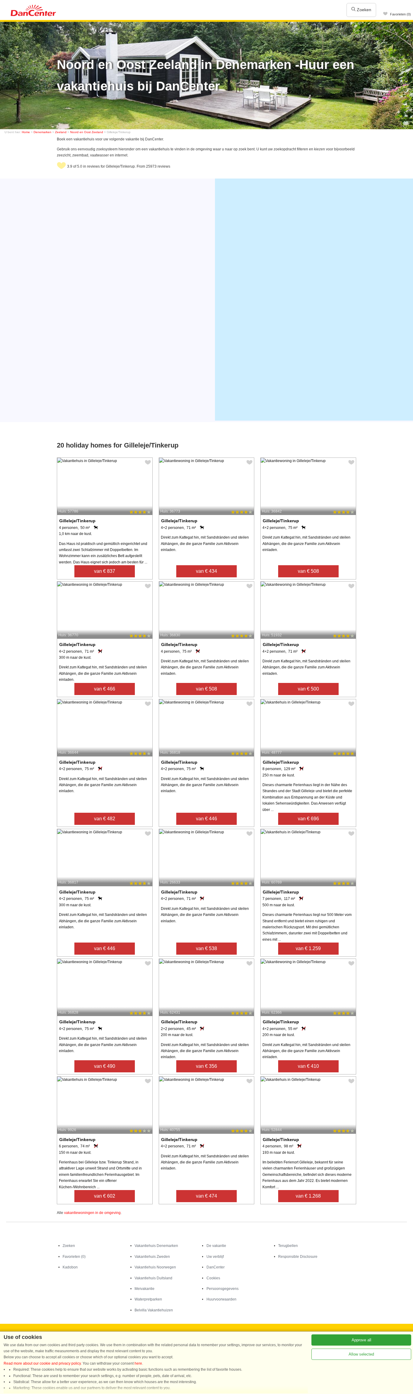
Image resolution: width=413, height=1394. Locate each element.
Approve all (361, 1340)
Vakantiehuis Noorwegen (155, 1267)
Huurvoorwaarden (221, 1299)
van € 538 (206, 948)
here (138, 1363)
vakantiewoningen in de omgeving (92, 1213)
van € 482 (104, 818)
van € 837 (104, 571)
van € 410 (308, 1066)
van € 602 (104, 1196)
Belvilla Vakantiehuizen (154, 1310)
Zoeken (363, 9)
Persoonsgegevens (223, 1289)
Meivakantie (144, 1289)
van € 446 (206, 818)
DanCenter (216, 1267)
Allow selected (361, 1354)
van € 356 (206, 1066)
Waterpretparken (148, 1299)
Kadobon (70, 1267)
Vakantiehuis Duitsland (153, 1278)
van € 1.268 (308, 1196)
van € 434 (206, 571)
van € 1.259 (308, 948)
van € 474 (206, 1196)
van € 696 (308, 818)
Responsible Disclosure (297, 1257)
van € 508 (308, 571)
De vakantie (216, 1246)
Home (26, 132)
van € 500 (308, 688)
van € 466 (104, 688)
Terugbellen (288, 1246)
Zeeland (61, 132)
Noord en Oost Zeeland (86, 132)
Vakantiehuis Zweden (152, 1257)
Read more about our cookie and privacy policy (42, 1363)
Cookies (213, 1278)
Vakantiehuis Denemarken (156, 1246)
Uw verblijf (215, 1257)
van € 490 (104, 1066)
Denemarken (42, 132)
